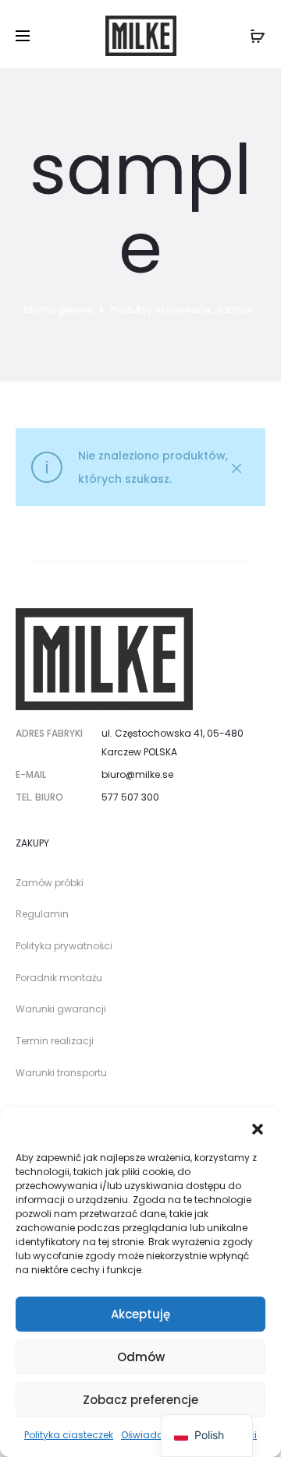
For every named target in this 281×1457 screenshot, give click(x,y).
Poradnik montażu (59, 977)
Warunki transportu (61, 1072)
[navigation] (207, 1435)
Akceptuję (140, 1314)
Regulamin (42, 913)
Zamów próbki (50, 882)
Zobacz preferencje (140, 1400)
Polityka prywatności (64, 945)
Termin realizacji (55, 1040)
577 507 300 (130, 797)
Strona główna (58, 309)
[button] (257, 1127)
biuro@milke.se (137, 774)
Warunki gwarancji (61, 1008)
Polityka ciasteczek (68, 1434)
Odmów (141, 1357)
